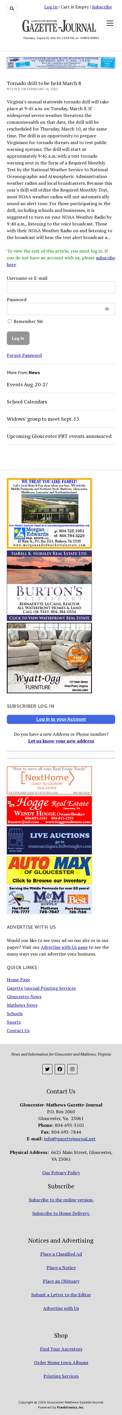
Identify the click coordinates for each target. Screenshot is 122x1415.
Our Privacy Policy (61, 1172)
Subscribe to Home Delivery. (61, 1213)
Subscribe (102, 7)
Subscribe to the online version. (61, 1200)
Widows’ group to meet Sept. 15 (43, 418)
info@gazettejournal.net (70, 1139)
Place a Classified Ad (61, 1254)
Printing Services (61, 1376)
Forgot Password (24, 355)
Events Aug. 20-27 (27, 384)
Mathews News (22, 1005)
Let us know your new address (61, 741)
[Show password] (107, 309)
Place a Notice (61, 1267)
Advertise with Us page (64, 947)
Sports (14, 1022)
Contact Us (18, 1030)
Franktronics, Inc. (70, 1407)
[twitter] (47, 1069)
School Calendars (27, 401)
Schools (15, 1013)
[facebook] (60, 1069)
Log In (51, 7)
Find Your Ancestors (61, 1349)
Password (16, 299)
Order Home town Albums (61, 1362)
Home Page (18, 979)
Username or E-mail (27, 278)
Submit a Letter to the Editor (61, 1295)
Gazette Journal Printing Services (41, 988)
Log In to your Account (61, 719)
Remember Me (27, 321)
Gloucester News (24, 996)
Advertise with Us (61, 1308)
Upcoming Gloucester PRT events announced (59, 436)
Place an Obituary (61, 1281)
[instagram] (72, 1069)
